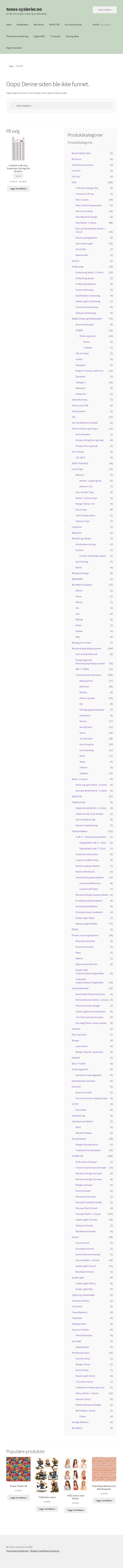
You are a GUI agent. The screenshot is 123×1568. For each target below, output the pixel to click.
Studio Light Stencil (86, 1266)
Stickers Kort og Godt (87, 445)
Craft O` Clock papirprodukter (91, 836)
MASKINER (77, 578)
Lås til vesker (82, 353)
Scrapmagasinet (80, 1069)
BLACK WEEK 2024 (81, 153)
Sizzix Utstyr (82, 1370)
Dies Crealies (82, 199)
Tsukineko (77, 1317)
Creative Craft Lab (85, 193)
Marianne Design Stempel (89, 1173)
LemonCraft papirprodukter (90, 877)
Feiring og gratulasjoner (92, 709)
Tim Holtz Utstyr (84, 1381)
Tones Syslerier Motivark (88, 674)
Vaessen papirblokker (87, 923)
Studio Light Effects (86, 1283)
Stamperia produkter (82, 1121)
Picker (83, 1416)
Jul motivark (86, 738)
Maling (79, 619)
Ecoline (79, 550)
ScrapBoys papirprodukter (89, 900)
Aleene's (80, 474)
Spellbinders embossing (88, 295)
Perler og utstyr (88, 335)
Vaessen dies (82, 255)
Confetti (76, 170)
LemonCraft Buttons (90, 883)
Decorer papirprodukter (88, 865)
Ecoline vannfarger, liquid (92, 555)
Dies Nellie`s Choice (86, 222)
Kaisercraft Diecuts (85, 871)
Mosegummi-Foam (81, 642)
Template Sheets (80, 1300)
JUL (74, 416)
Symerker (80, 376)
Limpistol (77, 526)
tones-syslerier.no (24, 9)
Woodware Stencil (85, 1271)
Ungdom (84, 773)
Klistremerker (83, 434)
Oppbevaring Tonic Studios (89, 813)
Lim (78, 613)
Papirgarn (81, 364)
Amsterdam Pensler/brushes (90, 994)
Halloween (85, 715)
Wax (78, 636)
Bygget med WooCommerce (44, 1550)
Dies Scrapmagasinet (86, 237)
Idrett (83, 732)
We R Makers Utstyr (86, 1410)
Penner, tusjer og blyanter (85, 935)
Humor (83, 721)
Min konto (39, 24)
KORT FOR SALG (80, 463)
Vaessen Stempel (84, 1225)
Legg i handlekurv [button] (18, 188)
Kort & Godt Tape (84, 492)
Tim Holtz (77, 1306)
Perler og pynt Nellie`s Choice (91, 784)
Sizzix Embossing (84, 289)
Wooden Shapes (84, 1132)
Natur (83, 761)
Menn (82, 755)
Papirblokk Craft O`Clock (92, 848)
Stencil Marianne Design (88, 1254)
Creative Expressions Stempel (91, 1167)
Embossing (77, 266)
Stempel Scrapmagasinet (89, 1075)
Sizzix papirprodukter (87, 906)
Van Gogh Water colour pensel (91, 1022)
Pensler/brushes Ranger (88, 1005)
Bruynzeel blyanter (85, 940)
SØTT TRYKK (82, 669)
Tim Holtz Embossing (87, 307)
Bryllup (83, 692)
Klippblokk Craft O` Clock (93, 842)
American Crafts (84, 1092)
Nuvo (78, 952)
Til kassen (55, 36)
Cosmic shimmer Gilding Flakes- (92, 1098)
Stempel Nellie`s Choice (88, 1213)
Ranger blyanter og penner (89, 1051)
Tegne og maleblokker (83, 1294)
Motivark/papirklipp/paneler (86, 648)
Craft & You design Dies (87, 187)
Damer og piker (87, 698)
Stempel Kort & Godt (86, 1208)
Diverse (75, 260)
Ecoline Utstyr (83, 1358)
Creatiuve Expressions (87, 854)
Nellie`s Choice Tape (86, 498)
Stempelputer (79, 1138)
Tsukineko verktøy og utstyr (90, 1387)
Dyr (81, 703)
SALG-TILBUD (79, 1063)
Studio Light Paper (85, 917)
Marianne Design (80, 573)
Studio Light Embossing (88, 301)
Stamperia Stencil (85, 1248)
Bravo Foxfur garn (85, 324)
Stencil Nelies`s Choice (87, 1260)
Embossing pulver (85, 278)
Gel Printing (82, 561)
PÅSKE (75, 929)
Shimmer (76, 1086)
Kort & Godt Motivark (87, 654)
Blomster (77, 159)
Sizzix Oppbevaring (85, 819)
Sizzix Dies (81, 249)
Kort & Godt (78, 451)
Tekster (83, 767)
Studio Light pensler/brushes (90, 1011)
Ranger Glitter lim (85, 503)
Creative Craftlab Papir (87, 860)
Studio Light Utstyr (85, 1375)
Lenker (79, 359)
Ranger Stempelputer (87, 1144)
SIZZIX (75, 1103)
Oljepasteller (82, 1346)
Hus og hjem (86, 726)
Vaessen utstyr (83, 1399)
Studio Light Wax (84, 1289)
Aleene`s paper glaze (91, 480)
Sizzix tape (81, 509)
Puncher (76, 1028)
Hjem (9, 24)
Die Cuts (76, 176)
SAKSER (76, 1057)
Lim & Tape (77, 468)
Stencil (75, 1236)
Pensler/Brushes (80, 988)
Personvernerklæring (17, 36)
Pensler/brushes (84, 1335)
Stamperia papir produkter (89, 912)
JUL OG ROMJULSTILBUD (85, 422)
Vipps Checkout (14, 47)
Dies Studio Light (84, 243)
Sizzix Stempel (83, 1190)
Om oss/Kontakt (73, 24)
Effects (79, 590)
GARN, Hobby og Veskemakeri (87, 318)
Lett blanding (87, 750)
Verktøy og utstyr (81, 1352)
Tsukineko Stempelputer (88, 1150)
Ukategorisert (79, 1323)
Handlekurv (22, 24)
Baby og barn (86, 680)
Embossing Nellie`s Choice (90, 272)
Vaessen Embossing (86, 312)
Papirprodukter (79, 831)
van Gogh (76, 1341)
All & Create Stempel (86, 1161)
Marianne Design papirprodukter (92, 894)
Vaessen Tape (82, 521)
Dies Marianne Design (87, 216)
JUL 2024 (80, 457)
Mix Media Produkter (82, 584)
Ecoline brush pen (85, 946)
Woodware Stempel (86, 1231)
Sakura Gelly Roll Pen (87, 964)
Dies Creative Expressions (89, 205)
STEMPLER (77, 1156)
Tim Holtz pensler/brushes (89, 1017)
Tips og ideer (72, 36)
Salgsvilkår (39, 36)
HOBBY (79, 330)
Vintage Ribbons (80, 1422)
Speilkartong (78, 1115)
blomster (84, 686)
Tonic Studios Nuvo (85, 515)
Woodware (77, 1427)
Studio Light (78, 1277)
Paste (78, 625)
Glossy (79, 602)
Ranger (75, 1040)
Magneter (77, 532)
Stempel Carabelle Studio (89, 1202)
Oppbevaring (78, 802)
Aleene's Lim (86, 486)
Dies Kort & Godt (84, 211)
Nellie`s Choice (80, 779)
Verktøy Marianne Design (88, 1404)
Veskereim (81, 393)
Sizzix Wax (81, 1109)
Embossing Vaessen (86, 283)
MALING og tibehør (81, 538)
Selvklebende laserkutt (83, 1080)
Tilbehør (87, 347)
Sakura (79, 958)
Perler (86, 341)
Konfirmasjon (87, 744)
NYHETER (54, 24)
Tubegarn (81, 382)
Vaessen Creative (80, 1329)
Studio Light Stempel (87, 1219)
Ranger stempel (84, 1184)
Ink (77, 607)
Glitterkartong (79, 399)
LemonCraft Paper (89, 888)
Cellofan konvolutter (82, 164)
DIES (74, 182)
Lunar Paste (82, 1046)
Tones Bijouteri (79, 1312)
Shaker (79, 631)
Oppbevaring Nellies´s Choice (91, 807)
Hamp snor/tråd (80, 405)
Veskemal (81, 388)
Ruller (79, 567)
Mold (78, 1127)
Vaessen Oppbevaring (87, 825)
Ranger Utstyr (83, 1364)
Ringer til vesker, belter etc (90, 370)
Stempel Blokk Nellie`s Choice (91, 790)
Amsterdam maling (86, 544)
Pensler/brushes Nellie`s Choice (92, 999)
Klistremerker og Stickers (85, 428)
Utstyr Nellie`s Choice (87, 1393)
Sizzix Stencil (82, 1242)
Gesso (79, 596)
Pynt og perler (79, 1034)
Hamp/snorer (79, 411)
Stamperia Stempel (86, 1196)
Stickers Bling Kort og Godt (90, 440)
